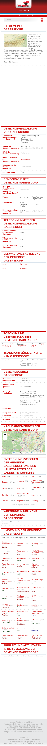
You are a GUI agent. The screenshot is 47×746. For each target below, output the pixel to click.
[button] (5, 434)
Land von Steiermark (19, 16)
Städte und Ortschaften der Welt (24, 740)
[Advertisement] (23, 96)
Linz (32, 476)
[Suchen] (42, 20)
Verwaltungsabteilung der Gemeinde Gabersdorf (22, 257)
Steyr (33, 495)
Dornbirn (5, 495)
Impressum (23, 737)
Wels (18, 488)
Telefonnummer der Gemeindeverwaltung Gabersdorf (20, 223)
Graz (18, 476)
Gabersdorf (24, 11)
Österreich (23, 264)
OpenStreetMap (32, 453)
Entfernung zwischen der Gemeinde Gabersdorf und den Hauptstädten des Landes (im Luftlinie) (21, 466)
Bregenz (20, 501)
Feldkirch (5, 501)
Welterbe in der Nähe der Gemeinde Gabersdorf (20, 515)
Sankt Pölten (36, 488)
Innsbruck (20, 481)
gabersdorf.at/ (26, 159)
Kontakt (27, 739)
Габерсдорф (21, 346)
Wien (4, 476)
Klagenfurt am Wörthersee (36, 481)
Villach (4, 488)
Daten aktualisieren (11, 62)
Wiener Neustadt (23, 493)
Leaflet (16, 453)
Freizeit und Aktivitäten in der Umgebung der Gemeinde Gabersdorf (22, 649)
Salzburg (5, 482)
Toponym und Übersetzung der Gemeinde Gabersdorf (21, 337)
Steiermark (23, 268)
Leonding (34, 501)
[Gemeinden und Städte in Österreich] (23, 4)
